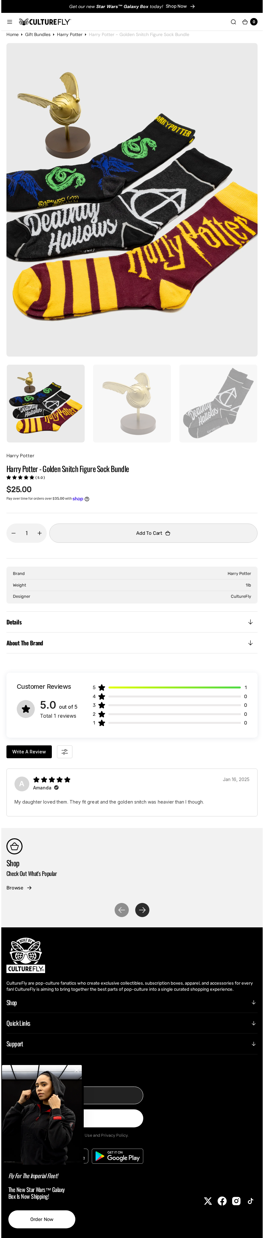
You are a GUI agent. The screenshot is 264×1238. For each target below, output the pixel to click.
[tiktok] (246, 1201)
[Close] (81, 1070)
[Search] (228, 22)
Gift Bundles (42, 34)
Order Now (47, 1219)
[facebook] (217, 1201)
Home (17, 34)
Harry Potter (74, 34)
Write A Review (34, 751)
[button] (14, 22)
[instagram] (231, 1201)
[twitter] (203, 1201)
